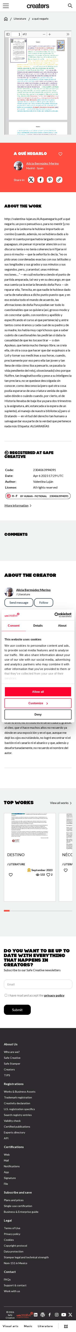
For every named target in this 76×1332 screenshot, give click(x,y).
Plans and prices (14, 1200)
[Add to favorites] (60, 154)
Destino (16, 855)
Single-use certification (18, 1206)
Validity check (12, 1120)
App (6, 1172)
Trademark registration (18, 1097)
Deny (38, 714)
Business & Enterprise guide (21, 1211)
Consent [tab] (13, 625)
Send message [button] (19, 602)
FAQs (7, 1279)
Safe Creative (12, 1057)
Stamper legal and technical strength (26, 1257)
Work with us (12, 1291)
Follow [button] (43, 602)
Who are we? (12, 1052)
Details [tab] (38, 625)
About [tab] (62, 625)
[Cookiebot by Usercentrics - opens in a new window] (55, 614)
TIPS (7, 1075)
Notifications (12, 1166)
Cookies (9, 1239)
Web (7, 1154)
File (6, 1183)
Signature (10, 1178)
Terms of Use (12, 1228)
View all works (59, 803)
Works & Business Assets (19, 1091)
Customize (35, 703)
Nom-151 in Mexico (15, 1263)
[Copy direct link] (59, 180)
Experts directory (14, 1132)
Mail (6, 1160)
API (6, 1138)
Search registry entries (18, 1115)
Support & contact (15, 1285)
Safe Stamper (12, 1063)
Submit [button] (17, 1010)
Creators (9, 1069)
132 (42, 874)
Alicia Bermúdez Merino (42, 163)
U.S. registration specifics (19, 1109)
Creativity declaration (17, 1103)
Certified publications (17, 1126)
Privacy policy (12, 1234)
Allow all (38, 691)
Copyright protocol (15, 1245)
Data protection (13, 1251)
